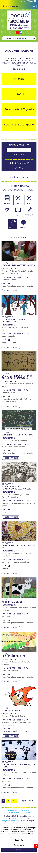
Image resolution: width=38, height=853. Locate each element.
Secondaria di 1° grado (19, 109)
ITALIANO (32, 1)
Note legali (25, 810)
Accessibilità (13, 810)
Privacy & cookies (15, 813)
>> (14, 800)
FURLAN (23, 1)
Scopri (19, 167)
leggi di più (19, 69)
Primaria (19, 94)
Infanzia (19, 78)
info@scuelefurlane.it (10, 821)
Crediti (27, 813)
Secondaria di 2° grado (19, 124)
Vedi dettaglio (11, 291)
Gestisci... (19, 840)
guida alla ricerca (19, 177)
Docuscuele (10, 6)
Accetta (19, 850)
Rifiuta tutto (19, 845)
